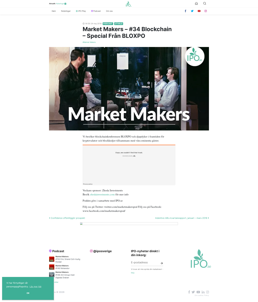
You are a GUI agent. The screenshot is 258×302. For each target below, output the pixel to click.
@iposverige (102, 251)
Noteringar (60, 4)
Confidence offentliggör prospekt (67, 218)
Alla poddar (53, 282)
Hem (54, 11)
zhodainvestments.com (102, 194)
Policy (206, 295)
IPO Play (82, 11)
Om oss (109, 11)
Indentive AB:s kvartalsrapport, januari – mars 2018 (181, 218)
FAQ (132, 273)
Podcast (97, 11)
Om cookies (199, 295)
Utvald (118, 23)
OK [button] (28, 293)
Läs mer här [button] (36, 286)
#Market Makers (89, 42)
